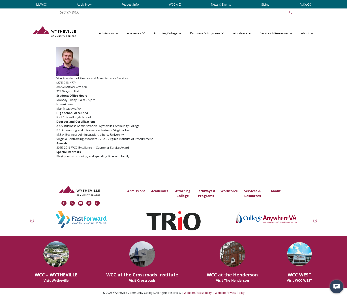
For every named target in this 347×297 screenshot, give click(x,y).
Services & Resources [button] (274, 32)
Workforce (229, 191)
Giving (265, 4)
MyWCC (41, 4)
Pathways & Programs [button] (205, 32)
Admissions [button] (107, 32)
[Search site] (290, 12)
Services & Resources (252, 193)
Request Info (130, 4)
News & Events (221, 4)
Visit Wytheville (56, 280)
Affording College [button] (166, 32)
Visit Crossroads (142, 280)
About (276, 191)
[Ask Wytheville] (336, 286)
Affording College (182, 193)
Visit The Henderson (232, 280)
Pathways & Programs (206, 193)
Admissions (136, 191)
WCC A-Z (175, 4)
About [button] (305, 32)
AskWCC (305, 4)
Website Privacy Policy (230, 293)
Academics (159, 191)
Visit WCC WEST (299, 280)
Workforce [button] (240, 32)
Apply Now (84, 4)
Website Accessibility (198, 293)
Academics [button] (134, 32)
